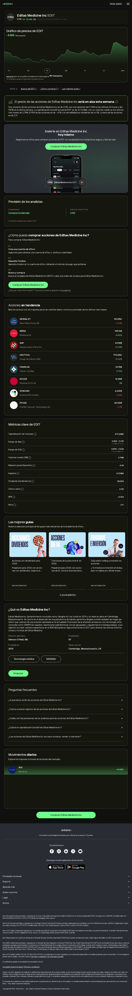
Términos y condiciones (39, 957)
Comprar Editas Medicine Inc (66, 146)
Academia (66, 290)
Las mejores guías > (71, 89)
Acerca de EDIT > (29, 89)
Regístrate (9, 76)
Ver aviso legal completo (55, 957)
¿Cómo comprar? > (49, 89)
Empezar (18, 673)
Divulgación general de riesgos (13, 967)
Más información (19, 586)
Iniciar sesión (116, 4)
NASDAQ (51, 659)
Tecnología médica (24, 659)
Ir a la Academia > (68, 595)
